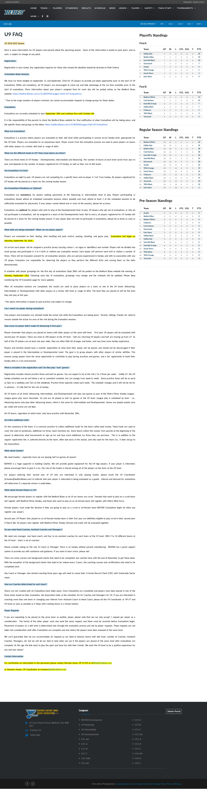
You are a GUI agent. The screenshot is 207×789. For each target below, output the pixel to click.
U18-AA (138, 753)
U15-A (138, 739)
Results (86, 8)
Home (34, 8)
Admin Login (198, 2)
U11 (171, 24)
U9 (162, 24)
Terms (169, 783)
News (112, 8)
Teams (44, 8)
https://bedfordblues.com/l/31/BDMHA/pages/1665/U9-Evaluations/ (47, 93)
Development (148, 24)
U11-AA (8, 23)
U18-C (138, 763)
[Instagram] (47, 16)
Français (187, 2)
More (33, 16)
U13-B (138, 724)
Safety (149, 8)
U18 (199, 24)
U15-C (138, 748)
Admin (122, 8)
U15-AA (138, 734)
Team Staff (164, 8)
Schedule (100, 8)
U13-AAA (85, 758)
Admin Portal (173, 711)
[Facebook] (42, 16)
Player (135, 8)
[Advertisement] (171, 289)
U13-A (138, 719)
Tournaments (185, 8)
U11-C (84, 753)
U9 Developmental (90, 734)
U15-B (138, 743)
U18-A (138, 758)
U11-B (84, 748)
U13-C (138, 729)
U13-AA (85, 763)
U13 (180, 24)
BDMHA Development (91, 719)
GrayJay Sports (12, 2)
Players (57, 8)
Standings (72, 8)
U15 (189, 24)
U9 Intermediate (88, 729)
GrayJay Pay (158, 783)
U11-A (84, 743)
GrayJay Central (142, 783)
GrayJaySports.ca (124, 783)
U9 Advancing (87, 724)
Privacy (178, 783)
